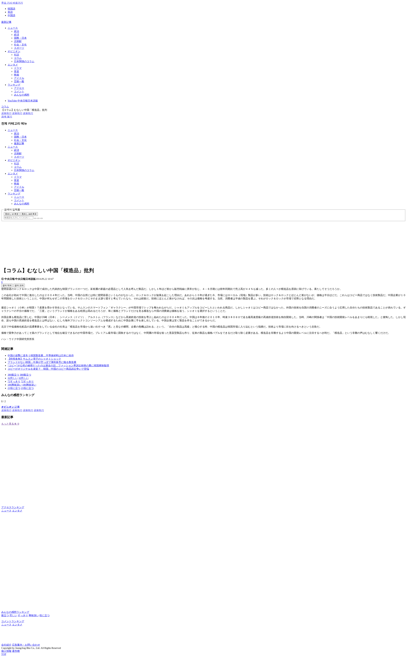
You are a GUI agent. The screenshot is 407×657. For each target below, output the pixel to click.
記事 (10, 407)
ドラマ (18, 68)
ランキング (14, 84)
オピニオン (14, 51)
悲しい (13, 615)
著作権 (16, 651)
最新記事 (6, 22)
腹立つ (5, 615)
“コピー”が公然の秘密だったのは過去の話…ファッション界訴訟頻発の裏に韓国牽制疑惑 (58, 365)
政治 (16, 31)
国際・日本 (20, 38)
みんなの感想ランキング (15, 612)
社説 (16, 54)
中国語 (11, 15)
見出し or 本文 (11, 214)
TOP (3, 654)
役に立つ (44, 615)
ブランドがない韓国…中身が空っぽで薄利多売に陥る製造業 (42, 362)
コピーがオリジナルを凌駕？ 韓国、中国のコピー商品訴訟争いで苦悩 (48, 368)
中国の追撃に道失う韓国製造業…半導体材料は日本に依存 (41, 355)
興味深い (34, 615)
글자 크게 (19, 285)
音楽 (16, 71)
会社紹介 (6, 644)
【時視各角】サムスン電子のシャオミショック (34, 358)
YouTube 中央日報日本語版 (23, 100)
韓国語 (11, 8)
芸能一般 (19, 81)
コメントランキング (12, 621)
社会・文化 (20, 44)
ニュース (13, 28)
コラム (18, 58)
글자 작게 (7, 285)
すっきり (23, 615)
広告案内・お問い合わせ (26, 644)
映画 (16, 74)
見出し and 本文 (29, 214)
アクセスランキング (12, 507)
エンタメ (13, 64)
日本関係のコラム (24, 61)
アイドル (19, 78)
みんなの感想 (21, 94)
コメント (19, 91)
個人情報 (6, 651)
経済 (16, 34)
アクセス (19, 88)
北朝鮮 (18, 41)
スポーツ (19, 48)
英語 (10, 12)
